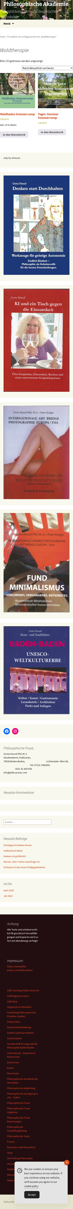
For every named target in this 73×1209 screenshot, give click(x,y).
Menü (7, 23)
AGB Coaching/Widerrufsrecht (23, 990)
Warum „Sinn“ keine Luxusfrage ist (22, 861)
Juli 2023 (8, 895)
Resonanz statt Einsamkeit (21, 1147)
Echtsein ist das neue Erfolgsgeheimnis (24, 867)
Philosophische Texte (18, 1136)
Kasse (10, 1067)
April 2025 (9, 890)
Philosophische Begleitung (21, 1088)
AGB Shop (12, 1001)
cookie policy (31, 1186)
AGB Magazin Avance (18, 996)
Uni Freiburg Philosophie (20, 1158)
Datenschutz (13, 1021)
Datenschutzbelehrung (19, 1027)
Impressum (13, 1062)
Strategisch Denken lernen (18, 845)
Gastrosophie (14, 1038)
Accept (32, 1194)
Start (2, 36)
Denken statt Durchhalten (20, 1032)
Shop (10, 1152)
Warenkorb (13, 1174)
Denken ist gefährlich (15, 856)
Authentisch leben (13, 850)
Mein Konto (13, 1073)
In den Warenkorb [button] (14, 134)
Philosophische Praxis (18, 1103)
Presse (11, 1141)
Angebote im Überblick (19, 1007)
